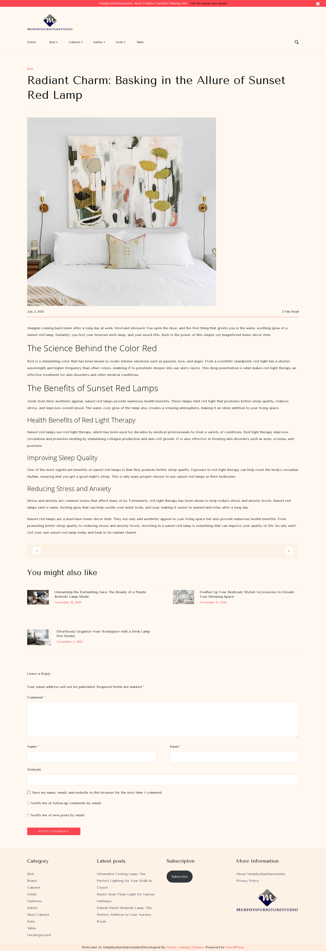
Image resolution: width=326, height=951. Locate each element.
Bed (52, 42)
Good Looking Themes (185, 947)
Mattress (34, 901)
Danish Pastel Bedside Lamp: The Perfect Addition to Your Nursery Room (124, 914)
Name (33, 746)
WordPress (235, 947)
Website (34, 769)
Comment (36, 697)
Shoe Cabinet (38, 915)
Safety (97, 42)
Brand (32, 881)
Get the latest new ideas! (208, 3)
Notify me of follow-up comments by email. (66, 803)
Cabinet (74, 42)
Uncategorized (39, 935)
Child (31, 894)
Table (140, 42)
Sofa (119, 42)
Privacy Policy (247, 881)
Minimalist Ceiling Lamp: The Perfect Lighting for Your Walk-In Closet (124, 881)
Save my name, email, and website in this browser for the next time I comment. (97, 792)
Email (175, 746)
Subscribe (179, 876)
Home (31, 42)
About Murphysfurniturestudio (260, 874)
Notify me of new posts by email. (58, 815)
